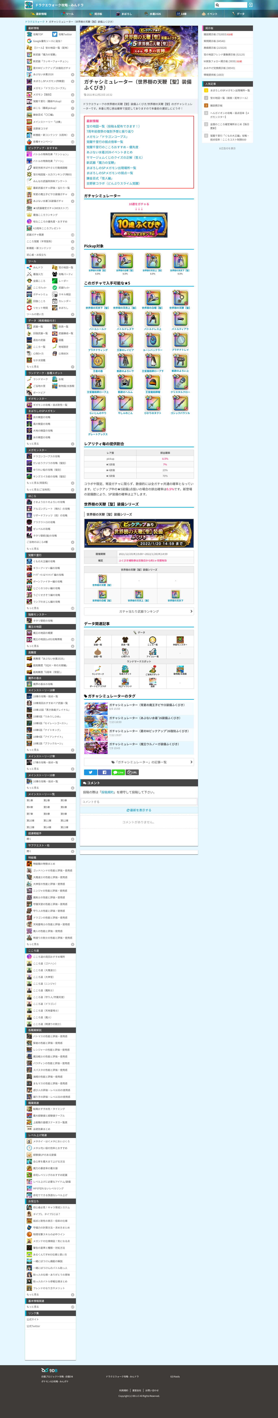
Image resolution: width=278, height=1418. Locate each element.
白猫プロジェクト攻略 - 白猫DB (57, 1376)
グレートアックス (98, 434)
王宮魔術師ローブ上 (98, 392)
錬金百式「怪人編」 (100, 178)
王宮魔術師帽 (153, 392)
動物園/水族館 (180, 673)
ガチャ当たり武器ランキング (139, 611)
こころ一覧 (153, 644)
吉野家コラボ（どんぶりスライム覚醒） (113, 183)
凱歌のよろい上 (180, 370)
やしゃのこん (125, 413)
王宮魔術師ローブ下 (153, 371)
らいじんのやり (97, 413)
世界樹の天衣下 (175, 600)
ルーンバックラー (152, 350)
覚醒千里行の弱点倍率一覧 (104, 141)
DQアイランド (125, 686)
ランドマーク (98, 673)
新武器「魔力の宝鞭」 (101, 162)
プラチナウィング (98, 350)
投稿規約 (107, 792)
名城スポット (125, 673)
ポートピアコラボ (98, 686)
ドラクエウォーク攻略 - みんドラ (59, 4)
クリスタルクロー (180, 392)
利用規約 (123, 1390)
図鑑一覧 (98, 656)
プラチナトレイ (180, 349)
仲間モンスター (180, 644)
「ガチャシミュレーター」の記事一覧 (141, 762)
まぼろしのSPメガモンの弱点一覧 (109, 173)
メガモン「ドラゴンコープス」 (107, 136)
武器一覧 (98, 644)
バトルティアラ (180, 329)
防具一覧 (125, 644)
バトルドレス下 (125, 329)
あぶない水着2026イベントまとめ (109, 152)
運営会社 (136, 1390)
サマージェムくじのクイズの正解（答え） (115, 157)
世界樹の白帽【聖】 (125, 270)
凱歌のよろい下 (125, 371)
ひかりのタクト (152, 413)
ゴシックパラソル (180, 413)
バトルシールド (97, 329)
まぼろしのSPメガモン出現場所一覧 (111, 168)
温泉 (153, 686)
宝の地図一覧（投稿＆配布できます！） (113, 126)
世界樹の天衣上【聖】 (153, 270)
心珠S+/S (125, 656)
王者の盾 (98, 371)
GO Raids (175, 1376)
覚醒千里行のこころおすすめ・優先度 (112, 147)
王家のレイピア (125, 350)
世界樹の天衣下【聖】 (180, 270)
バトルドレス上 (152, 329)
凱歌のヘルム (125, 392)
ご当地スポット (153, 674)
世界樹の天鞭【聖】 (98, 270)
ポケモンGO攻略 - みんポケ (55, 1381)
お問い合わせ (152, 1390)
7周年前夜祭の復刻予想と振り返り (110, 131)
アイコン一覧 (153, 656)
